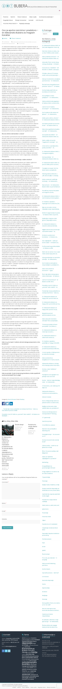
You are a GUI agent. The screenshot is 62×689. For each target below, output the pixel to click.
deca (34, 641)
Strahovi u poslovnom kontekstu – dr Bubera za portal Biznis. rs (49, 236)
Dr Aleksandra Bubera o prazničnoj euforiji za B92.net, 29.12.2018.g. (50, 348)
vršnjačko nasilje (25, 672)
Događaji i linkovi (8, 20)
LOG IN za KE (39, 20)
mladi (29, 652)
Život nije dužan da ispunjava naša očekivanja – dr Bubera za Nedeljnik (50, 275)
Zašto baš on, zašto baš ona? (50, 505)
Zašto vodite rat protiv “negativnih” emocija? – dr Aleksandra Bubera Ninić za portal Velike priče (50, 141)
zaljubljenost (31, 672)
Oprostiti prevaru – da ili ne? (50, 573)
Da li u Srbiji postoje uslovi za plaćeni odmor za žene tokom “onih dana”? (51, 402)
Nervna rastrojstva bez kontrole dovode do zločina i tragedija (50, 609)
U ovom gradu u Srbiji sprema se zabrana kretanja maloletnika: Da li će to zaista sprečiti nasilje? (50, 353)
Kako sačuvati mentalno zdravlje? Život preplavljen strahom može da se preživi (50, 320)
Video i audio (33, 17)
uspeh (28, 671)
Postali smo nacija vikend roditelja (32, 426)
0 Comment (21, 43)
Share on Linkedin (11, 403)
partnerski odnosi (32, 658)
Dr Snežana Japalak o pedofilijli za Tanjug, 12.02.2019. (50, 342)
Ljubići (44, 550)
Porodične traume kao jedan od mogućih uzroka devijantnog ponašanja (50, 191)
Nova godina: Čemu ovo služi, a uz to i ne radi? (51, 604)
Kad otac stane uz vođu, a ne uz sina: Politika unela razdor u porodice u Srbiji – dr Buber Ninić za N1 (51, 52)
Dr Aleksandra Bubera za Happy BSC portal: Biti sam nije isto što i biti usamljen (51, 303)
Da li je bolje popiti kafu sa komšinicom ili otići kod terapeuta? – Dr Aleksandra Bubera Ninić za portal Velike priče (50, 91)
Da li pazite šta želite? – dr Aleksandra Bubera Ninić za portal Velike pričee (50, 136)
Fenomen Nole (46, 516)
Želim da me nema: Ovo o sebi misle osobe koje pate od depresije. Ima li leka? (51, 253)
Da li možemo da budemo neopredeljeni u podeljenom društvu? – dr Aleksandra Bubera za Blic (50, 264)
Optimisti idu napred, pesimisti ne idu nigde (51, 495)
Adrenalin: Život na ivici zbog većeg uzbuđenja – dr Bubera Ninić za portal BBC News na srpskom (51, 63)
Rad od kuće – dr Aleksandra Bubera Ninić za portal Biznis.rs (51, 186)
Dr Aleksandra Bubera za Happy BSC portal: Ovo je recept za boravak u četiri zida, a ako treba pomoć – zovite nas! (50, 308)
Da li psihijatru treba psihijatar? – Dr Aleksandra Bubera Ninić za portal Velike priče (50, 96)
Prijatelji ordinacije (24, 23)
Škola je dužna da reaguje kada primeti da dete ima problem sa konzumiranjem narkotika (50, 626)
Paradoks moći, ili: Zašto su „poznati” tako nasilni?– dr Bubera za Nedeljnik (20, 415)
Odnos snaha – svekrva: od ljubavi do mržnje (50, 446)
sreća (28, 667)
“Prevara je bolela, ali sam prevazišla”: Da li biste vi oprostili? (49, 325)
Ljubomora (45, 509)
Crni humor (45, 576)
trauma (24, 671)
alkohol (24, 638)
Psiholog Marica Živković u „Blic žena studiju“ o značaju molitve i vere (50, 175)
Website (4, 519)
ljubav (24, 650)
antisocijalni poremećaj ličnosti (20, 42)
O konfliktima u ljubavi (48, 425)
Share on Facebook (3, 403)
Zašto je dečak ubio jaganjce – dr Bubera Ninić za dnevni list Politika (51, 102)
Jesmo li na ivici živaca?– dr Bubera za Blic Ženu (50, 281)
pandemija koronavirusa (28, 655)
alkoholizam (28, 638)
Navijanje (44, 595)
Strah (43, 546)
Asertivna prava (47, 421)
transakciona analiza (31, 669)
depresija (27, 643)
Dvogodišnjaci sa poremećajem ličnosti (48, 467)
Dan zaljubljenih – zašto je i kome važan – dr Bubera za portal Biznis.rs (50, 242)
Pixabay (22, 399)
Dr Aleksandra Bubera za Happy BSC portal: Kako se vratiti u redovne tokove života (51, 297)
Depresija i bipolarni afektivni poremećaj (50, 534)
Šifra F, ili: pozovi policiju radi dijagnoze (50, 452)
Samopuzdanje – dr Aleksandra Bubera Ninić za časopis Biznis (50, 158)
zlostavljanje (31, 679)
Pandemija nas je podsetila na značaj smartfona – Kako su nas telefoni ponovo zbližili (20, 409)
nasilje (34, 652)
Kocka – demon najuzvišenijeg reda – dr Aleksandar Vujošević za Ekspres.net (51, 381)
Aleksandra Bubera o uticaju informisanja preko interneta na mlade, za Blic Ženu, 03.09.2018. (50, 364)
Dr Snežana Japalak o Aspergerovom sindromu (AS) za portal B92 (51, 202)
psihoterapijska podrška (29, 663)
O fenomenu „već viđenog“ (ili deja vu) (51, 387)
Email (4, 511)
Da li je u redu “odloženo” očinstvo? (49, 370)
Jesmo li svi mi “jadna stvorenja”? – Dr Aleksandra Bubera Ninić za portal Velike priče (50, 108)
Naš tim (13, 17)
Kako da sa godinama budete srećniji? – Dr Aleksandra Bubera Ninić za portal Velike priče (50, 130)
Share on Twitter (7, 403)
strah (31, 667)
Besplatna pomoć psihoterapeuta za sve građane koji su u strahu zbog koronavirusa (50, 314)
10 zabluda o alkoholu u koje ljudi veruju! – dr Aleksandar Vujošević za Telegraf (50, 620)
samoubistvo (31, 666)
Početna (5, 17)
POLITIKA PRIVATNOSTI (10, 23)
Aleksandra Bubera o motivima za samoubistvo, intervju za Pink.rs (50, 392)
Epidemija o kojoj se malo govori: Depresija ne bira (49, 219)
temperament (5, 43)
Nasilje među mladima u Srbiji (50, 485)
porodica (23, 659)
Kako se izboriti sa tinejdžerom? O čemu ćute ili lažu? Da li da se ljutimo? (50, 359)
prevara (37, 659)
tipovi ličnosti (12, 43)
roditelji (24, 666)
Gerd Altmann (12, 399)
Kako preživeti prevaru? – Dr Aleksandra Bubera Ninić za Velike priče (50, 57)
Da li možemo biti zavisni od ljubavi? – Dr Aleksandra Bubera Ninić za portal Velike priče (50, 113)
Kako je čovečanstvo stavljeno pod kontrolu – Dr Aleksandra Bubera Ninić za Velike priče (51, 80)
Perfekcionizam (46, 539)
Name (4, 503)
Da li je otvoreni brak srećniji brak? (50, 441)
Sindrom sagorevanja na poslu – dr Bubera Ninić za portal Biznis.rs (51, 214)
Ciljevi (43, 520)
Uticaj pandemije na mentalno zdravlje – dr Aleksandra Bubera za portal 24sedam (51, 258)
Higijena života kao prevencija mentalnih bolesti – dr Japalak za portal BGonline (51, 230)
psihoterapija (32, 661)
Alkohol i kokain (46, 397)
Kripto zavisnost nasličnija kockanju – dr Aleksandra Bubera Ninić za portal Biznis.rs (51, 180)
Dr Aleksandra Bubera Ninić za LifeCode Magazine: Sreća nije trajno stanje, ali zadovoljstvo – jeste (51, 46)
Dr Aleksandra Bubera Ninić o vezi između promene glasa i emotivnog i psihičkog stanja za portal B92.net (50, 197)
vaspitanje (33, 671)
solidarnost (24, 667)
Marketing (45, 462)
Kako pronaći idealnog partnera (48, 564)
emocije (25, 645)
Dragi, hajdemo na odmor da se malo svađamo (50, 472)
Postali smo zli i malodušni (49, 524)
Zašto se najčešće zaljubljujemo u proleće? (49, 457)
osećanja (24, 654)
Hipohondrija (46, 588)
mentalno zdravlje (28, 651)
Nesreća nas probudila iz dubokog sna (49, 430)
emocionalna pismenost (33, 645)
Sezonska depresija (47, 580)
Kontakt (31, 20)
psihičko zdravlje (25, 661)
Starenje (44, 599)
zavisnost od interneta (29, 678)
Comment (5, 482)
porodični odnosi (30, 659)
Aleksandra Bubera (18, 427)
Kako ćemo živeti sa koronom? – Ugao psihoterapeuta (48, 269)
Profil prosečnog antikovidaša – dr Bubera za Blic (51, 247)
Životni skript (19, 425)
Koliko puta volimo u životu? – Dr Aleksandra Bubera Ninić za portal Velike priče (51, 119)
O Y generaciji (46, 417)
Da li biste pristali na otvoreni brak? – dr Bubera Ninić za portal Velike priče (50, 124)
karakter (29, 42)
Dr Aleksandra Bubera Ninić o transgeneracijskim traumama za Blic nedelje (50, 152)
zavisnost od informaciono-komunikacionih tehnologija (30, 676)
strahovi (34, 667)
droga (34, 643)
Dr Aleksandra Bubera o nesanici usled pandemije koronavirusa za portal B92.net (49, 225)
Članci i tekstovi (22, 17)
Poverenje (45, 513)
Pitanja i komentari (20, 20)
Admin (5, 38)
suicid (24, 669)
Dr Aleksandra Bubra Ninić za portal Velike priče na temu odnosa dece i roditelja (50, 163)
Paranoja (44, 481)
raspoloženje (33, 664)
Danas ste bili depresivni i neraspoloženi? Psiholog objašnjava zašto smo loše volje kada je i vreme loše (50, 413)
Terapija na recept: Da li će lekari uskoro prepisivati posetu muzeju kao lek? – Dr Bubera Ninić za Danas (50, 169)
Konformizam (46, 569)
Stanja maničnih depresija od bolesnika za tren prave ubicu (51, 489)
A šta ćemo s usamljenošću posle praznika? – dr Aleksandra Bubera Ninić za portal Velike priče (50, 147)
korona (27, 647)
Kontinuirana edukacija (45, 17)
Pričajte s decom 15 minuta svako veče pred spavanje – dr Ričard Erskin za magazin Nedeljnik (50, 74)
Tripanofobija (46, 477)
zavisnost (26, 674)
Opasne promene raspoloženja (47, 615)
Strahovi (44, 592)
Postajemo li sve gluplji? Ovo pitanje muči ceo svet (50, 375)
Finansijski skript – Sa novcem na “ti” (51, 435)
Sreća (44, 584)
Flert (43, 543)
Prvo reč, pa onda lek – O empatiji (49, 559)
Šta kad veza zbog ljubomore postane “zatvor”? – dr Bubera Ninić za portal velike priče (51, 85)
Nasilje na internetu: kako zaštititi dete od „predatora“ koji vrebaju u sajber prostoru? (51, 407)
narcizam (34, 42)
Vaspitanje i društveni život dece (50, 529)
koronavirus (28, 648)
